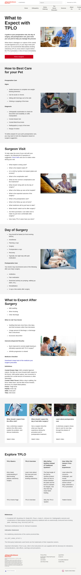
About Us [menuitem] (71, 8)
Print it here (15, 157)
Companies (22, 2)
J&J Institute (43, 559)
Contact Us (60, 556)
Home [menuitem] (26, 8)
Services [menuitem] (63, 8)
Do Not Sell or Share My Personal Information (47, 557)
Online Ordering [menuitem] (45, 8)
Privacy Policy (43, 555)
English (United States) (70, 570)
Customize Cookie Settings (11, 570)
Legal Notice (61, 555)
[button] (63, 2)
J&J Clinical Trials (44, 561)
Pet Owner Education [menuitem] (54, 8)
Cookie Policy (61, 561)
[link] (19, 57)
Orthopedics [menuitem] (35, 8)
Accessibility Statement (63, 559)
